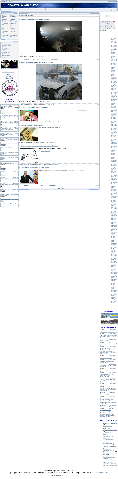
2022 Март (113, 233)
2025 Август (113, 287)
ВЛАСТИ (9, 78)
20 (111, 26)
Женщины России (104, 340)
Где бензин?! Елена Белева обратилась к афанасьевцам (9, 204)
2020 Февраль (114, 198)
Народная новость (4, 26)
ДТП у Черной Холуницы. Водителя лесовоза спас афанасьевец (108, 399)
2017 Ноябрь (114, 161)
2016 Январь (114, 131)
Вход (86, 9)
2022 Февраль (114, 232)
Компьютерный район (110, 446)
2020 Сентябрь (114, 208)
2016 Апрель (113, 135)
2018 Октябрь (114, 176)
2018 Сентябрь (114, 175)
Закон (11, 23)
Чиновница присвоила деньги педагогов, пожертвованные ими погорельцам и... (107, 415)
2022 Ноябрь (114, 244)
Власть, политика (12, 16)
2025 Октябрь (114, 290)
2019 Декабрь (114, 196)
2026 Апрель (113, 298)
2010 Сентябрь (114, 42)
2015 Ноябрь (114, 128)
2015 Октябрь (114, 126)
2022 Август (113, 240)
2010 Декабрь (114, 46)
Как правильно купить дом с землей (108, 343)
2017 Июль (113, 156)
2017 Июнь (113, 154)
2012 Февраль (114, 66)
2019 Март (113, 183)
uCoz (66, 475)
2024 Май (113, 266)
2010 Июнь (113, 38)
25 (107, 28)
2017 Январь (114, 147)
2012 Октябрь (114, 77)
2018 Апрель (113, 168)
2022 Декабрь (114, 246)
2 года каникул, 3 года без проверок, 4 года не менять (35, 167)
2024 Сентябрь (114, 272)
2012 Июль (113, 73)
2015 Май (113, 120)
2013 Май (113, 86)
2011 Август (113, 57)
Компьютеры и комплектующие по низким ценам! (108, 443)
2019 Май (113, 186)
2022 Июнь (113, 237)
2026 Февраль (114, 295)
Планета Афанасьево (100, 473)
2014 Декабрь (114, 113)
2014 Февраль (114, 99)
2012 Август (113, 74)
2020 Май (113, 203)
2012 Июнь (113, 71)
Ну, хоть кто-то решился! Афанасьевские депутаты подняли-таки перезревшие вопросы (9, 122)
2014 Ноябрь (114, 111)
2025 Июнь (113, 284)
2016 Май (113, 136)
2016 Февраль (114, 132)
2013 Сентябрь (114, 92)
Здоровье (12, 31)
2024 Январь (114, 261)
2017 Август (113, 157)
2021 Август (113, 223)
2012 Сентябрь (114, 75)
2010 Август (113, 41)
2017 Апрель (113, 151)
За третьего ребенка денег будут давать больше (34, 107)
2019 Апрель (113, 185)
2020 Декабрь (114, 212)
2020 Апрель (113, 201)
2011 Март (113, 50)
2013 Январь (114, 81)
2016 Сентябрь (114, 142)
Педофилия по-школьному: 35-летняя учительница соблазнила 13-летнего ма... (108, 352)
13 (111, 25)
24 (105, 28)
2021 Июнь (113, 221)
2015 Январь (114, 114)
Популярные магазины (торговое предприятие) (109, 464)
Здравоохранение (108, 439)
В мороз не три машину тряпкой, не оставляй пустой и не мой (37, 62)
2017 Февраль (114, 149)
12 (109, 25)
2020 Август (113, 207)
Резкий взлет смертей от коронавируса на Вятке (105, 357)
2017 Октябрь (114, 160)
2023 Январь (114, 247)
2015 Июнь (113, 121)
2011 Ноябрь (113, 61)
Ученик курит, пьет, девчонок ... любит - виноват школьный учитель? (39, 146)
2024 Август (113, 270)
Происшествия (5, 35)
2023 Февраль (114, 248)
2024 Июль (113, 269)
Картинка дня (13, 35)
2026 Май (113, 299)
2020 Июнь (113, 204)
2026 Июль (113, 302)
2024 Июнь (113, 268)
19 (109, 26)
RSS (116, 10)
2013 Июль (113, 89)
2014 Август (113, 107)
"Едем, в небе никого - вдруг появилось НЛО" (106, 410)
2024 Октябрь (114, 273)
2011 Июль (113, 56)
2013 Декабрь (114, 96)
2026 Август (113, 304)
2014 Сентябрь (114, 109)
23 (103, 28)
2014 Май (113, 103)
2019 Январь (114, 180)
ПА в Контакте (8, 72)
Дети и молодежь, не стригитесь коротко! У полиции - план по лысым (108, 380)
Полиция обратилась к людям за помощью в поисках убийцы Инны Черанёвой (108, 389)
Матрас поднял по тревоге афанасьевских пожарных (9, 134)
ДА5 (42, 59)
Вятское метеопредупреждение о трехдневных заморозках (9, 106)
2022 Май (113, 236)
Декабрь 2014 (110, 19)
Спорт (11, 29)
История (12, 34)
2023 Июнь (113, 251)
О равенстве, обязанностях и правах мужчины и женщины (109, 450)
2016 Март (113, 133)
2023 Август (113, 254)
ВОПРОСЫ (10, 75)
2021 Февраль (114, 215)
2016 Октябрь (114, 143)
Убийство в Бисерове (105, 385)
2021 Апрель (113, 218)
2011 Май (113, 53)
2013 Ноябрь (114, 95)
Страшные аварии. (104, 406)
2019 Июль (113, 189)
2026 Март (113, 297)
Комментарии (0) (54, 59)
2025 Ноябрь (114, 291)
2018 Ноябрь (114, 178)
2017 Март (113, 150)
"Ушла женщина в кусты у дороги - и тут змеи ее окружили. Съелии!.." (108, 331)
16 (103, 26)
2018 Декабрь (114, 179)
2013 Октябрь (114, 93)
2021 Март (113, 216)
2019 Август (113, 190)
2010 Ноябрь (114, 45)
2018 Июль (113, 172)
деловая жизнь (108, 426)
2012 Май (113, 70)
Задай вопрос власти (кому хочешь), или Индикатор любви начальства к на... (108, 336)
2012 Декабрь (114, 79)
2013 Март (113, 84)
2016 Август (113, 140)
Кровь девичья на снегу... (106, 348)
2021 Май (113, 219)
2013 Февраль (114, 82)
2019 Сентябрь (114, 192)
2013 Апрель (113, 85)
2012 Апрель (113, 68)
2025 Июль (113, 286)
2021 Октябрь (114, 226)
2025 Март (113, 280)
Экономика (4, 19)
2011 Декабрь (114, 63)
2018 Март (113, 167)
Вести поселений (4, 16)
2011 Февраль (114, 49)
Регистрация (59, 9)
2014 (25, 15)
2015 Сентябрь (114, 125)
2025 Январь (114, 277)
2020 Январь (114, 197)
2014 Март (113, 100)
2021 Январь (114, 214)
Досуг (11, 28)
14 (114, 25)
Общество (12, 19)
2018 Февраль (114, 165)
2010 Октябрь (114, 43)
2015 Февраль (114, 115)
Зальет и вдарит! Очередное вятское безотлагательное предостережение (9, 139)
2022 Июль (113, 239)
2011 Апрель (113, 52)
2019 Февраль (114, 182)
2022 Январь (114, 230)
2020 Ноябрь (114, 211)
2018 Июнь (113, 171)
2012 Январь (114, 64)
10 (105, 25)
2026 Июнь (113, 301)
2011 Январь (113, 48)
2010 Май (113, 37)
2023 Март (113, 250)
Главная (32, 9)
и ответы (9, 76)
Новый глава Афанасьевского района (110, 429)
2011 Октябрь (114, 60)
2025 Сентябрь (114, 288)
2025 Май (113, 283)
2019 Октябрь (114, 193)
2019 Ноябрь (114, 194)
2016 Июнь (113, 138)
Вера (3, 34)
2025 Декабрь (114, 293)
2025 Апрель (113, 281)
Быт (3, 21)
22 (100, 28)
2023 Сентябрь (114, 255)
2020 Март (113, 200)
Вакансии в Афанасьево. (110, 423)
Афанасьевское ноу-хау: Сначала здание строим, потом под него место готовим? (9, 116)
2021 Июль (113, 222)
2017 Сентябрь (114, 158)
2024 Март (113, 264)
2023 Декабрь (114, 259)
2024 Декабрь (114, 276)
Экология (12, 21)
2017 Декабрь (114, 162)
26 (109, 28)
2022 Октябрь (114, 243)
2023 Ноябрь (114, 258)
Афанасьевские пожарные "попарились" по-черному (35, 19)
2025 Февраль (114, 279)
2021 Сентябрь (114, 225)
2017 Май (113, 153)
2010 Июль (113, 39)
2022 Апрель (113, 234)
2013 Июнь (113, 88)
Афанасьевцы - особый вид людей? (110, 453)
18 (107, 26)
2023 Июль (113, 252)
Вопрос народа (13, 25)
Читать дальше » (40, 56)
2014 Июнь (113, 104)
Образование (5, 31)
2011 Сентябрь (114, 59)
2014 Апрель (113, 102)
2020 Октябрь (114, 210)
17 (105, 26)
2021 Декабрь (114, 229)
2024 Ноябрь (114, 275)
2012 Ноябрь (114, 78)
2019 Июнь (113, 187)
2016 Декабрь (114, 146)
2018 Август (113, 174)
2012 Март (113, 67)
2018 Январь (114, 164)
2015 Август (113, 124)
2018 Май (113, 169)
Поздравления (5, 23)
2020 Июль (113, 205)
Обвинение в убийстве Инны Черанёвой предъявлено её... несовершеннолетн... (107, 375)
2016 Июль (113, 139)
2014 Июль (113, 106)
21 (114, 26)
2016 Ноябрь (114, 144)
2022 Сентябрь (114, 241)
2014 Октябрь (114, 110)
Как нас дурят (107, 462)
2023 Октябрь (114, 257)
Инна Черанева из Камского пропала (108, 369)
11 (107, 25)
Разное (3, 28)
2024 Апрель (113, 265)
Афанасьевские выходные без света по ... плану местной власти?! (9, 163)
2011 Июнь (113, 55)
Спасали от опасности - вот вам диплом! (32, 125)
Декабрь (29, 15)
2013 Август (113, 91)
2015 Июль (113, 122)
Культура (4, 29)
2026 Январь (114, 294)
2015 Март (113, 117)
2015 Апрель (113, 118)
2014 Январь (114, 97)
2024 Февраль (114, 262)
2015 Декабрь (114, 129)
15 (100, 26)
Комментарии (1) (50, 104)
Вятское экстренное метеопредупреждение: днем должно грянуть (9, 172)
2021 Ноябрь (114, 228)
